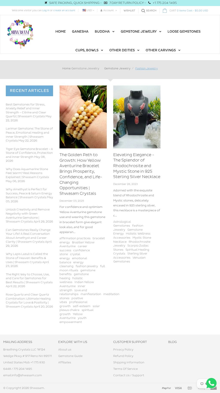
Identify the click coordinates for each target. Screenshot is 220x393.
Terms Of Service (125, 369)
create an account (64, 10)
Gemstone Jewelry (85, 68)
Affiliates (64, 362)
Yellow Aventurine (71, 316)
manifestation (91, 294)
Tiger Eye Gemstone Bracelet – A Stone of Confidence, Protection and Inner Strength (29, 153)
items (189, 10)
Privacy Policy (123, 349)
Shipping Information (128, 362)
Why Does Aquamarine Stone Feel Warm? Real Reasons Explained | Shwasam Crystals (27, 173)
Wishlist (129, 10)
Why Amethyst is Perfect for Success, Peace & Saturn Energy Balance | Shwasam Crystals (29, 193)
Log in (45, 10)
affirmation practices (75, 238)
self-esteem (81, 306)
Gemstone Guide (70, 356)
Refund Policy (123, 356)
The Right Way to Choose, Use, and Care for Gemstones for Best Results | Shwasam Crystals (29, 278)
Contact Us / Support (128, 375)
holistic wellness (71, 280)
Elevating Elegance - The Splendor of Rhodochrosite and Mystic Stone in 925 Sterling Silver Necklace (136, 166)
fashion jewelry (87, 266)
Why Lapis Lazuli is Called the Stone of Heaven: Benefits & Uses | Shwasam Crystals (27, 258)
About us (64, 349)
